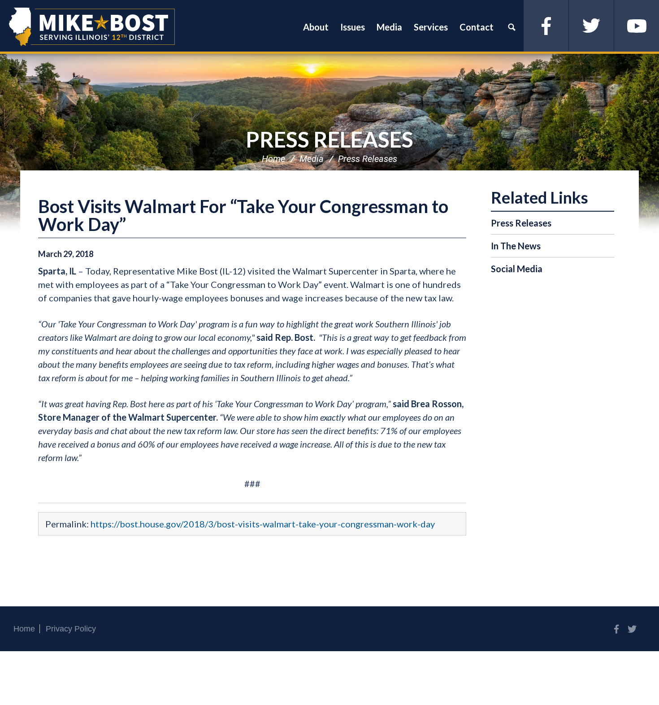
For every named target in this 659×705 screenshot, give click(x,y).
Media (311, 158)
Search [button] (511, 27)
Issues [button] (352, 27)
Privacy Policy (71, 628)
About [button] (316, 27)
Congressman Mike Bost (92, 27)
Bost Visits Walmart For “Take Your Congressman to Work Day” (243, 215)
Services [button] (431, 27)
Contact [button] (477, 27)
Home (273, 158)
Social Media (516, 268)
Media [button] (389, 27)
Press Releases (329, 139)
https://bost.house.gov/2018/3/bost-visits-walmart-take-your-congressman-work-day (263, 523)
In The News (516, 245)
